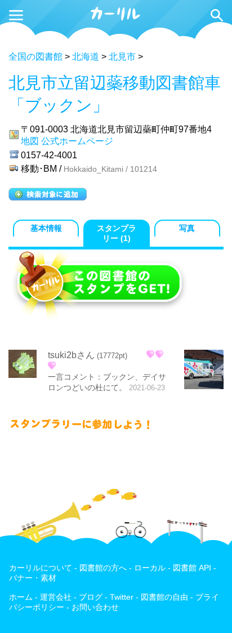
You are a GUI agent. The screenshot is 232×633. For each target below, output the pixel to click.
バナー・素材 (32, 578)
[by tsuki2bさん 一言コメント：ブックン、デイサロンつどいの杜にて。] (204, 370)
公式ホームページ (77, 141)
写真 (187, 228)
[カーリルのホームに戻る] (116, 18)
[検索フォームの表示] (216, 15)
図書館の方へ (103, 568)
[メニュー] (16, 15)
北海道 (85, 56)
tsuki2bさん (71, 355)
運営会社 (56, 597)
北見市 (122, 56)
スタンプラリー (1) (116, 233)
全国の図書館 (35, 56)
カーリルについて (40, 568)
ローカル (150, 568)
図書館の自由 (164, 597)
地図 (30, 141)
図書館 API (192, 568)
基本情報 (46, 228)
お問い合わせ (95, 607)
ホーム (21, 597)
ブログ (90, 597)
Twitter (121, 597)
